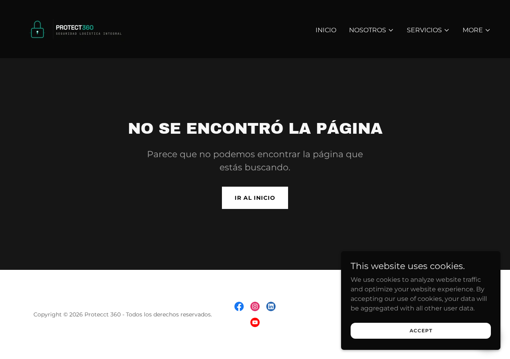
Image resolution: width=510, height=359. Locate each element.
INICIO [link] (326, 30)
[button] (371, 30)
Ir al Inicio (255, 197)
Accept (421, 331)
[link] (80, 28)
